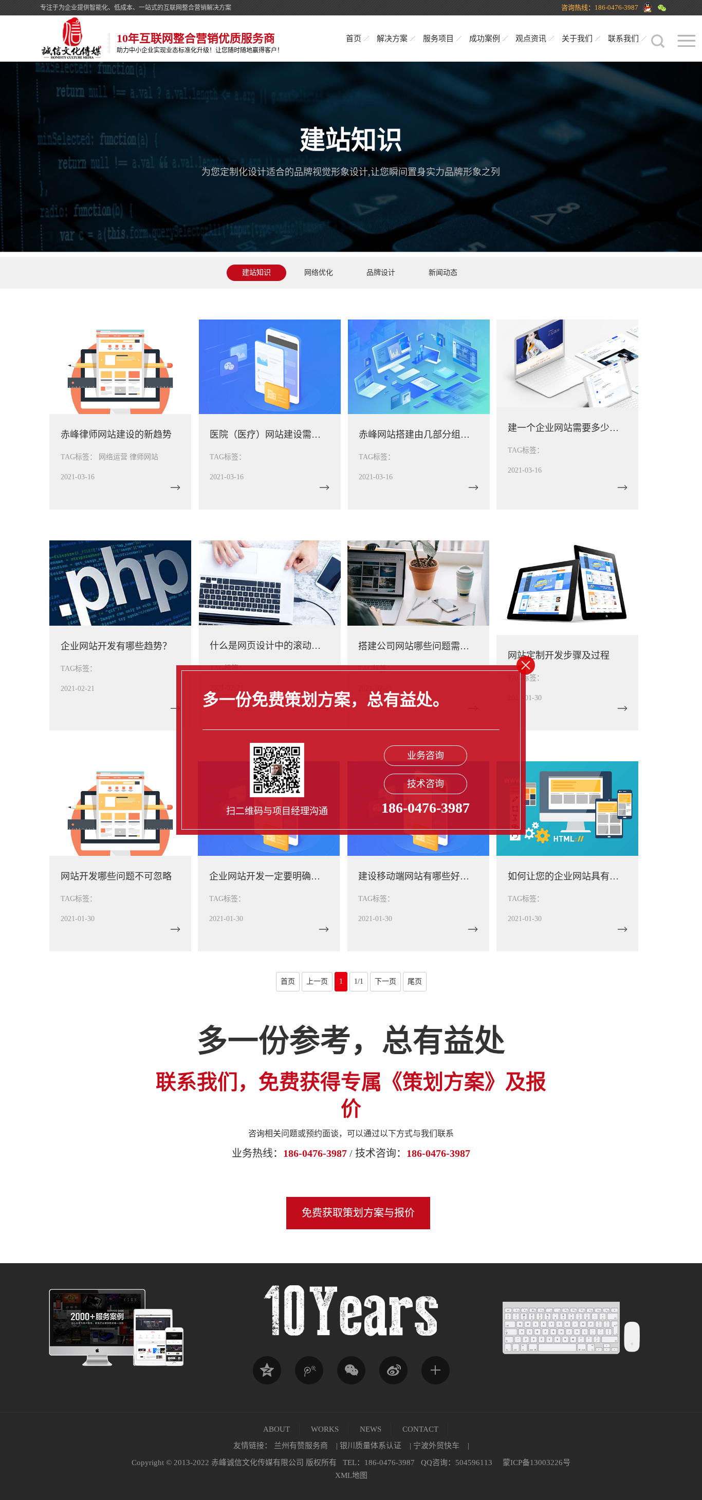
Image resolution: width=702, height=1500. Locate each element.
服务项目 (438, 38)
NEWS (370, 1429)
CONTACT (420, 1429)
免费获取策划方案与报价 (358, 1212)
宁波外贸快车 (436, 1445)
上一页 (317, 981)
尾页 (415, 981)
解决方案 (392, 38)
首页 (353, 38)
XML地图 (351, 1475)
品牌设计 (380, 272)
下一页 (385, 981)
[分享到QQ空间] (267, 1370)
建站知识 (256, 272)
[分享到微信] (351, 1370)
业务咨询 (425, 756)
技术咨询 (425, 784)
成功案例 (484, 38)
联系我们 (623, 38)
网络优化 (318, 272)
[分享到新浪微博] (393, 1370)
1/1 (358, 981)
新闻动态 (443, 272)
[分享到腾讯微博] (309, 1370)
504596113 (473, 1462)
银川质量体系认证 (370, 1445)
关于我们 (577, 38)
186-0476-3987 (315, 1153)
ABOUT (276, 1429)
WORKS (325, 1429)
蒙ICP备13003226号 (536, 1462)
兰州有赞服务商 (301, 1445)
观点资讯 (530, 38)
